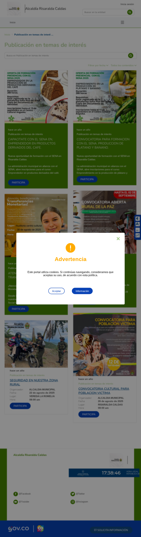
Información (82, 290)
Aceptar (56, 290)
